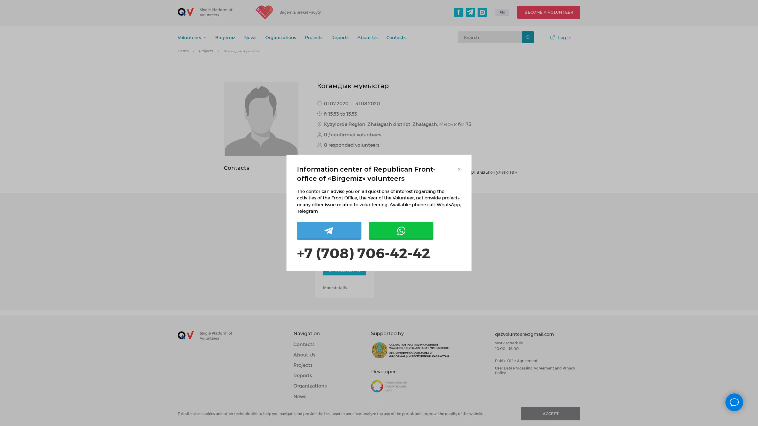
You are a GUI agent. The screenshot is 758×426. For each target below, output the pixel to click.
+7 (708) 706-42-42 (363, 252)
